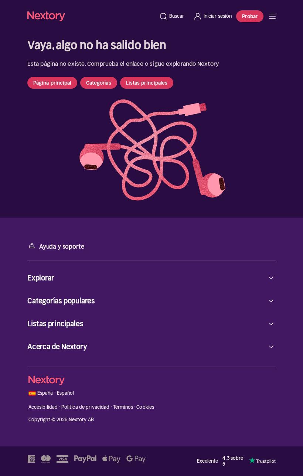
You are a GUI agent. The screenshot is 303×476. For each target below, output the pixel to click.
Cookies (145, 407)
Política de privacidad (85, 407)
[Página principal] (90, 16)
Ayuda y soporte (61, 246)
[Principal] (272, 16)
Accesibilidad (43, 407)
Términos (123, 407)
